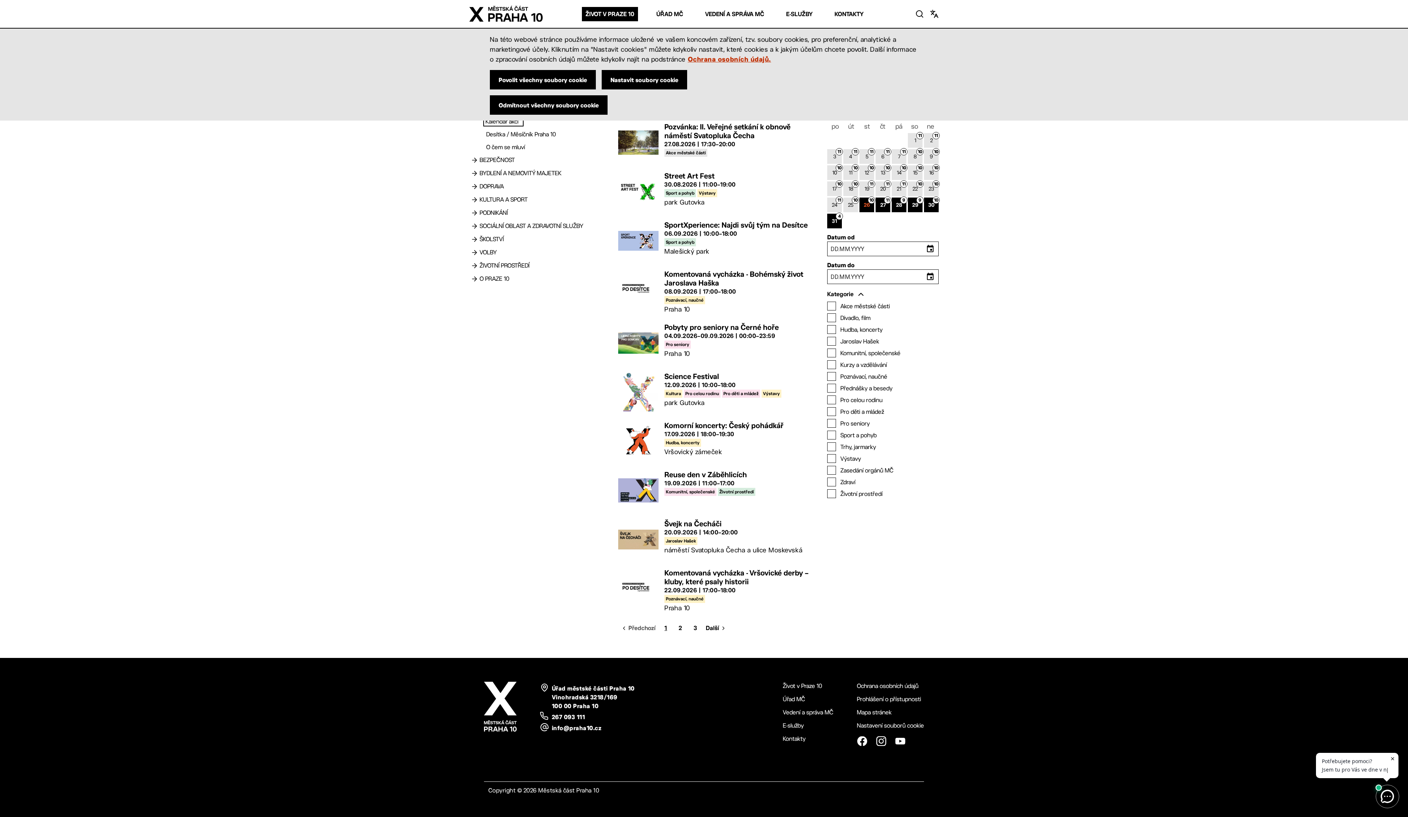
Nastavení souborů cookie (890, 725)
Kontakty (849, 14)
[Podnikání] (474, 213)
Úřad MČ (669, 14)
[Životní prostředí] (474, 265)
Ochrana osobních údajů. (729, 59)
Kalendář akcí (501, 121)
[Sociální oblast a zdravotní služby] (474, 226)
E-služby (799, 14)
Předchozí (642, 628)
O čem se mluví (505, 147)
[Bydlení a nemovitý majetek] (474, 173)
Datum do (841, 265)
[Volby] (474, 252)
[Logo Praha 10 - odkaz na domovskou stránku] (506, 14)
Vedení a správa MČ (734, 14)
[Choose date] (930, 249)
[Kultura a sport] (474, 199)
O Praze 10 (494, 278)
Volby (488, 252)
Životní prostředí (504, 265)
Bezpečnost (497, 160)
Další (712, 628)
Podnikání (494, 212)
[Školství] (474, 239)
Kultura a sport (504, 199)
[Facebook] (862, 741)
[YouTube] (900, 741)
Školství (492, 239)
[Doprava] (474, 186)
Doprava (492, 186)
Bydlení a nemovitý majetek (520, 173)
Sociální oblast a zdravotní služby (531, 225)
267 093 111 (568, 717)
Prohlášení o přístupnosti (889, 699)
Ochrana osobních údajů (887, 685)
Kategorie (840, 294)
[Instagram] (881, 741)
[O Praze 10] (474, 279)
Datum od (841, 237)
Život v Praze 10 (610, 14)
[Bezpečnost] (474, 160)
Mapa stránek (874, 712)
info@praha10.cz (576, 728)
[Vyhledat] (919, 14)
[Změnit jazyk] (934, 14)
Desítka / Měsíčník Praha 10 (521, 134)
